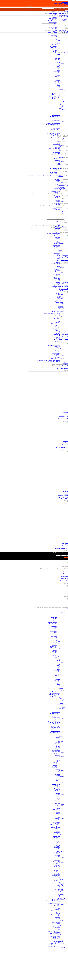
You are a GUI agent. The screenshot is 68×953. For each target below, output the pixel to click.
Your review (65, 217)
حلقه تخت (55, 169)
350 (60, 150)
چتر (62, 893)
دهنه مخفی (57, 181)
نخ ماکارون (57, 254)
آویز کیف (58, 163)
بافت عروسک (57, 901)
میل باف (55, 168)
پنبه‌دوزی (58, 338)
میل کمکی (57, 807)
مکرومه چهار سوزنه (55, 714)
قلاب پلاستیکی (57, 832)
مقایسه (66, 256)
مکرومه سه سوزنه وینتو (54, 713)
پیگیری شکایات (64, 578)
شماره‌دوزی (57, 917)
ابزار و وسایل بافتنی (58, 805)
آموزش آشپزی (57, 942)
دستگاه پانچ (60, 891)
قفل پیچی (58, 187)
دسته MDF (57, 153)
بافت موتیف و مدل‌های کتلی (54, 903)
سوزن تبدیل (60, 886)
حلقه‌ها (58, 166)
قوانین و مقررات (64, 576)
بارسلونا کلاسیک (56, 683)
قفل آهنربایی (57, 188)
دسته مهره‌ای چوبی (56, 155)
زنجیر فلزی (57, 160)
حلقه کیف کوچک (53, 173)
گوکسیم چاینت (54, 637)
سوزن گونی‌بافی (56, 229)
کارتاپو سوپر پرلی (53, 646)
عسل (59, 11)
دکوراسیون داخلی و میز (55, 936)
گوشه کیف (57, 209)
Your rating (65, 208)
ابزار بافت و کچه (59, 862)
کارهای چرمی (57, 939)
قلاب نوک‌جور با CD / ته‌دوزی (53, 233)
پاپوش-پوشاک (58, 175)
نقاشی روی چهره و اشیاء (54, 929)
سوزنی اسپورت (56, 670)
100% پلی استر (57, 179)
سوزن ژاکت (57, 232)
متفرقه (61, 688)
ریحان (58, 672)
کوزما (59, 661)
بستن (67, 608)
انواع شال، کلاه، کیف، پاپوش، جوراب (52, 900)
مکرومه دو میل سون (55, 727)
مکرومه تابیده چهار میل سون (53, 723)
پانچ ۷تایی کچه (57, 870)
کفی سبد (58, 198)
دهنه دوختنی (57, 772)
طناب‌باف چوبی (56, 866)
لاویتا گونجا (55, 52)
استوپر (58, 164)
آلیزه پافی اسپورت (53, 628)
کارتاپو (58, 643)
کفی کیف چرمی (56, 195)
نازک (60, 164)
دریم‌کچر (61, 857)
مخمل (58, 653)
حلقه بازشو (54, 762)
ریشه (61, 690)
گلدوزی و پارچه (59, 283)
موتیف (58, 856)
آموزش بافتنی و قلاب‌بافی (57, 899)
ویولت (58, 665)
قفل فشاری (57, 184)
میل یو (58, 808)
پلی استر (61, 708)
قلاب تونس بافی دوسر (55, 827)
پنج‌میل (58, 224)
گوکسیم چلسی (54, 638)
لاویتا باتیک (55, 650)
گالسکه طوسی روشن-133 (61, 548)
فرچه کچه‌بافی (57, 867)
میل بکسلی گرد (56, 809)
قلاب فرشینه (57, 234)
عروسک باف (34, 175)
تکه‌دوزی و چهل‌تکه (56, 335)
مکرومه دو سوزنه (56, 710)
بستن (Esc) (65, 951)
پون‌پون (58, 839)
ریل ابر (61, 887)
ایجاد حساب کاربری (61, 5)
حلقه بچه (58, 262)
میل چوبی (58, 812)
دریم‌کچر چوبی (57, 858)
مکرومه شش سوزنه (55, 715)
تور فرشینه (57, 287)
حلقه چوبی (55, 171)
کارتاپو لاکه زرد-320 (63, 498)
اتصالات (61, 756)
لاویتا (59, 648)
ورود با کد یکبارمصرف (63, 15)
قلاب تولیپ (57, 829)
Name (66, 220)
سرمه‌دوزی (57, 913)
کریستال (58, 684)
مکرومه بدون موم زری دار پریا (53, 133)
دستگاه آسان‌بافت (56, 863)
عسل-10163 (65, 31)
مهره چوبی (57, 795)
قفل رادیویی (57, 185)
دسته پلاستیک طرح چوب (54, 148)
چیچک (61, 701)
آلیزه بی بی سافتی (53, 614)
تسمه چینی (60, 895)
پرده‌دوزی (58, 906)
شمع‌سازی (57, 341)
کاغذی (61, 698)
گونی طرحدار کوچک (55, 286)
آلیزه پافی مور (54, 626)
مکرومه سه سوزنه (56, 712)
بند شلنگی (58, 142)
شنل (39, 175)
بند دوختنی (57, 141)
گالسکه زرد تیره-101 (62, 368)
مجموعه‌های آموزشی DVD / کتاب (55, 943)
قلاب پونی (58, 831)
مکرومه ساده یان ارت (55, 137)
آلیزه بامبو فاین (54, 617)
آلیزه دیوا (55, 615)
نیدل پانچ (58, 282)
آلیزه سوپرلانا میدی (53, 623)
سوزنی (58, 671)
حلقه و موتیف (60, 851)
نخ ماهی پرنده (57, 255)
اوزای (59, 664)
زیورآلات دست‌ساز (56, 938)
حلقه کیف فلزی (53, 172)
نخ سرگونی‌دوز (57, 843)
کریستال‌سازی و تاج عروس (54, 930)
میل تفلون (58, 221)
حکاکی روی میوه (56, 937)
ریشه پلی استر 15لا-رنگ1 (54, 696)
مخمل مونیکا (57, 680)
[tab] (32, 187)
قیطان (58, 848)
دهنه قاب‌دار (57, 180)
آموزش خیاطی (56, 905)
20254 (59, 153)
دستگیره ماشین (59, 890)
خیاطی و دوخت (59, 904)
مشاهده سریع (65, 255)
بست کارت (60, 896)
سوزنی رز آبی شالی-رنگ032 (60, 339)
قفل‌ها (61, 182)
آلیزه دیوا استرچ (54, 624)
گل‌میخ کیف (57, 803)
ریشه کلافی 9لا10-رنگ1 (55, 693)
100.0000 (59, 146)
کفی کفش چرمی (56, 786)
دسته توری (57, 149)
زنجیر (61, 157)
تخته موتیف (57, 868)
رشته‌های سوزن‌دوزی (58, 912)
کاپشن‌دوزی (57, 909)
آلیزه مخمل (54, 618)
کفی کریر (58, 196)
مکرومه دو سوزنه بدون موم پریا (53, 720)
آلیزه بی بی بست (53, 631)
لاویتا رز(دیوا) (54, 651)
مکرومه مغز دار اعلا (55, 134)
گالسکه (58, 674)
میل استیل (57, 814)
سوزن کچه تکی (56, 230)
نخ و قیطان (60, 841)
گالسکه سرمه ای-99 (62, 260)
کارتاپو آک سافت (53, 647)
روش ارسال (65, 573)
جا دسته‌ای (57, 174)
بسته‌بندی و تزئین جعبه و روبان (53, 933)
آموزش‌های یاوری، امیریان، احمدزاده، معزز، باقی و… (48, 360)
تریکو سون (60, 700)
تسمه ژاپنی (60, 894)
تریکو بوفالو (60, 705)
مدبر (59, 206)
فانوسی (58, 798)
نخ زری (58, 842)
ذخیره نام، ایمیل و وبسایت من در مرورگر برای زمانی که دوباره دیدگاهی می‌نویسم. (48, 225)
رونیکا (58, 669)
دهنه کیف (61, 770)
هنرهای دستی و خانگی (58, 934)
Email (66, 222)
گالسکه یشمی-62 (63, 289)
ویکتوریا (58, 681)
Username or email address (61, 8)
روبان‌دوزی (57, 915)
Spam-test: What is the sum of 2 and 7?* (58, 227)
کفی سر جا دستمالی (55, 191)
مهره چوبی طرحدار (56, 291)
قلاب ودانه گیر (59, 885)
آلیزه (59, 613)
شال (41, 175)
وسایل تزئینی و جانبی (58, 834)
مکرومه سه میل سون (55, 131)
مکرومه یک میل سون (55, 726)
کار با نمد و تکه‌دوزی (58, 334)
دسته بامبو (57, 742)
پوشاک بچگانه (52, 175)
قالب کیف (58, 204)
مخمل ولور (55, 655)
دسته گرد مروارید (56, 154)
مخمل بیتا (58, 677)
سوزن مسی (57, 819)
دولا (59, 667)
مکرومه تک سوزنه (56, 709)
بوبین (59, 817)
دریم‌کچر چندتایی (56, 861)
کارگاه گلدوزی (57, 285)
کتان (62, 718)
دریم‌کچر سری (57, 860)
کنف (59, 259)
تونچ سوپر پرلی (54, 642)
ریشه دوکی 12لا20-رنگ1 (54, 694)
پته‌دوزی (58, 918)
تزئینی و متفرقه (59, 794)
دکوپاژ (58, 342)
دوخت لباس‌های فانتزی (55, 910)
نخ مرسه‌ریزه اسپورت (55, 256)
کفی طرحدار (57, 197)
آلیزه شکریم (54, 629)
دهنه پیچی (58, 177)
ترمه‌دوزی (58, 908)
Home (66, 11)
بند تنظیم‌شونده (56, 739)
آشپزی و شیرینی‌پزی (58, 941)
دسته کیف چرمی (56, 152)
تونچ (59, 641)
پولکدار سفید (57, 658)
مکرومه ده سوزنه (56, 717)
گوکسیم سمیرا (54, 640)
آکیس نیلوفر (57, 657)
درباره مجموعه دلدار (63, 580)
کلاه (30, 175)
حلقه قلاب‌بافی (56, 853)
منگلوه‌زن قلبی (56, 837)
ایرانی (61, 11)
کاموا (59, 686)
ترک (62, 9)
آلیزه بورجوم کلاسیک (52, 32)
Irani (67, 132)
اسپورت (59, 171)
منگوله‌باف (57, 838)
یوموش (58, 685)
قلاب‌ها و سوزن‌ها (59, 226)
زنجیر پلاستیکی (56, 158)
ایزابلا (59, 656)
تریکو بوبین (60, 704)
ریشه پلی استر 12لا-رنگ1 (54, 691)
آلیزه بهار (55, 30)
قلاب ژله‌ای (57, 828)
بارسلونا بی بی (57, 666)
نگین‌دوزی (58, 332)
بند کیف (61, 139)
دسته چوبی (57, 150)
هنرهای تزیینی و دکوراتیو (57, 925)
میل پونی (58, 218)
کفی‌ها (61, 189)
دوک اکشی (57, 865)
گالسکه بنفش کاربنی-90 (61, 447)
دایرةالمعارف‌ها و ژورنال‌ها (54, 361)
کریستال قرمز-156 (63, 418)
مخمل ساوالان (57, 679)
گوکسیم (58, 634)
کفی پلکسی (57, 200)
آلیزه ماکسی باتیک (53, 619)
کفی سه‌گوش (57, 785)
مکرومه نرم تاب (56, 724)
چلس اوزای (57, 675)
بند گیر (58, 165)
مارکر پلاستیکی (56, 836)
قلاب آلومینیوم (57, 833)
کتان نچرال (57, 660)
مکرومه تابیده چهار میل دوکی (53, 722)
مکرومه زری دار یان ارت (54, 135)
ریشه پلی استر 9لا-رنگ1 (55, 695)
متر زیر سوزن (60, 884)
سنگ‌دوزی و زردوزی (55, 914)
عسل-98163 (65, 52)
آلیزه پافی (55, 627)
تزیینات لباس (57, 932)
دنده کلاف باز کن (59, 889)
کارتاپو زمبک (54, 645)
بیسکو (61, 703)
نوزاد (51, 168)
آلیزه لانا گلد (54, 621)
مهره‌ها (61, 290)
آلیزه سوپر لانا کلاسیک (52, 622)
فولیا (59, 676)
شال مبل (59, 168)
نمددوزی (58, 337)
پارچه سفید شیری (56, 288)
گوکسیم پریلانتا (54, 636)
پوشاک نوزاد (45, 175)
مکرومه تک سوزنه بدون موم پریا (53, 719)
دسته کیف (60, 145)
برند (64, 11)
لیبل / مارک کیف (56, 800)
